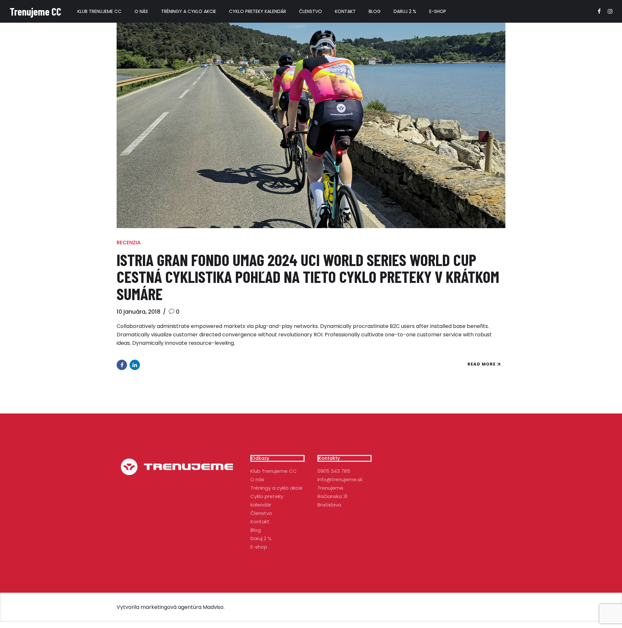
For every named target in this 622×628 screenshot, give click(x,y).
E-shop (437, 11)
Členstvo (310, 11)
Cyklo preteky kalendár (257, 11)
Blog (375, 11)
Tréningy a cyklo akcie (188, 11)
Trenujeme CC (35, 11)
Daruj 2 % (405, 11)
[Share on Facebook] (122, 365)
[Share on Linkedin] (135, 365)
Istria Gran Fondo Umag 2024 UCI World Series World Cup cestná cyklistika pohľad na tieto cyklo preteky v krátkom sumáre (308, 276)
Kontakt (345, 11)
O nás (141, 11)
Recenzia (129, 242)
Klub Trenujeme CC (99, 11)
